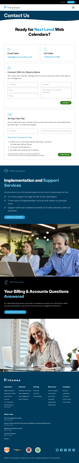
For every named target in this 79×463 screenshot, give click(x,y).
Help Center (51, 396)
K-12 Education (8, 402)
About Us (65, 391)
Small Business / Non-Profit (9, 406)
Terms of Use (67, 399)
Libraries (6, 399)
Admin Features (23, 399)
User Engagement (24, 396)
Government (8, 396)
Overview (36, 391)
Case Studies (52, 402)
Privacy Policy (67, 402)
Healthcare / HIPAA (9, 393)
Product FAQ (52, 393)
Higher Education (9, 391)
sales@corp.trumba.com (20, 57)
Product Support (53, 391)
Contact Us (9, 7)
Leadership (66, 393)
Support (62, 2)
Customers (51, 399)
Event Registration (24, 393)
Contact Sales (37, 396)
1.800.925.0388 (52, 57)
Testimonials (52, 405)
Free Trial (36, 393)
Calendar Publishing (25, 391)
